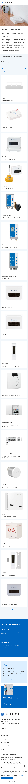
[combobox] (18, 68)
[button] (14, 781)
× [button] (26, 766)
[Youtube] (8, 763)
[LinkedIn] (11, 763)
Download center (5, 746)
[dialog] (14, 774)
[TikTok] (14, 763)
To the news (9, 679)
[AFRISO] (6, 2)
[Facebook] (5, 763)
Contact (3, 749)
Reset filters (3, 72)
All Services (6, 651)
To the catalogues (10, 704)
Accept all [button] (7, 778)
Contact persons (8, 638)
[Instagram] (2, 763)
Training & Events (5, 742)
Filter (5, 68)
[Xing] (20, 763)
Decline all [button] (20, 778)
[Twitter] (17, 763)
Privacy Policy (20, 775)
